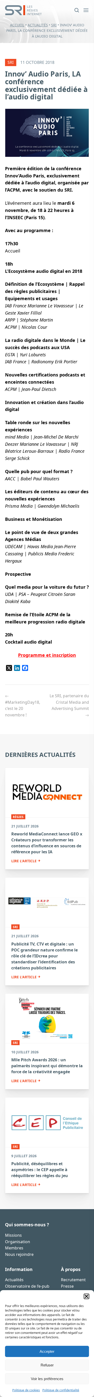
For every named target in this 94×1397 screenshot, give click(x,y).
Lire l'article (24, 861)
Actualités (38, 25)
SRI (54, 25)
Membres (14, 1248)
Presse (67, 1286)
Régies (18, 817)
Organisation (17, 1241)
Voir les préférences (47, 1379)
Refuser (47, 1365)
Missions (13, 1235)
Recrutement (73, 1279)
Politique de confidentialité (60, 1390)
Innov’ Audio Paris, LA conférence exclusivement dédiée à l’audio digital (46, 85)
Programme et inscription (47, 655)
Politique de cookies (26, 1390)
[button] (86, 1296)
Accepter (47, 1351)
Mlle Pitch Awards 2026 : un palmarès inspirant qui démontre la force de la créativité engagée (47, 1065)
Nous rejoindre (19, 1254)
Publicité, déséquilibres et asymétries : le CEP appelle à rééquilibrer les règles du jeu (39, 1169)
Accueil (17, 25)
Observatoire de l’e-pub (27, 1286)
